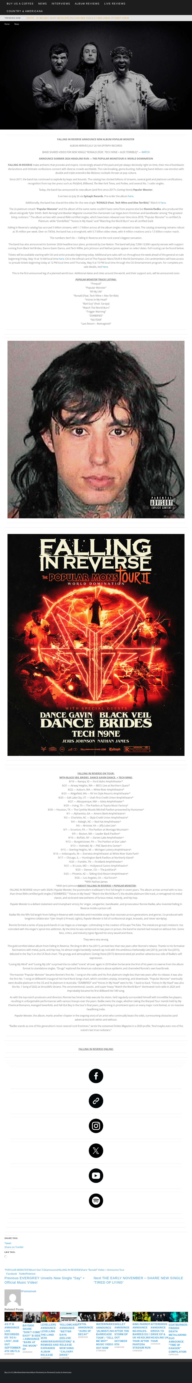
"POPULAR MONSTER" (16, 1270)
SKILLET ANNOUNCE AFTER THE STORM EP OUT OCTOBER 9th (121, 1334)
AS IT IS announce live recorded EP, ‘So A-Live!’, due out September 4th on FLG (12, 1337)
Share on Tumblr (14, 1247)
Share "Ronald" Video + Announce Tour (102, 1270)
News (42, 3)
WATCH (146, 152)
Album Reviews (87, 3)
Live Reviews (115, 3)
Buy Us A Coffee (20, 3)
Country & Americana (25, 11)
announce (52, 1270)
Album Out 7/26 (37, 1270)
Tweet (7, 1243)
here (130, 196)
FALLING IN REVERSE (69, 1270)
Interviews (61, 3)
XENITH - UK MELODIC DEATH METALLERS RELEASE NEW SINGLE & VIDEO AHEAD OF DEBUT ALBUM (77, 18)
